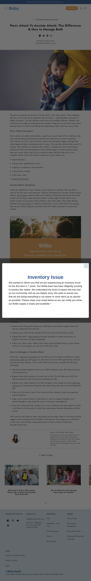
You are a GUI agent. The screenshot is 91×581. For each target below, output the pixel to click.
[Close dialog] (86, 266)
